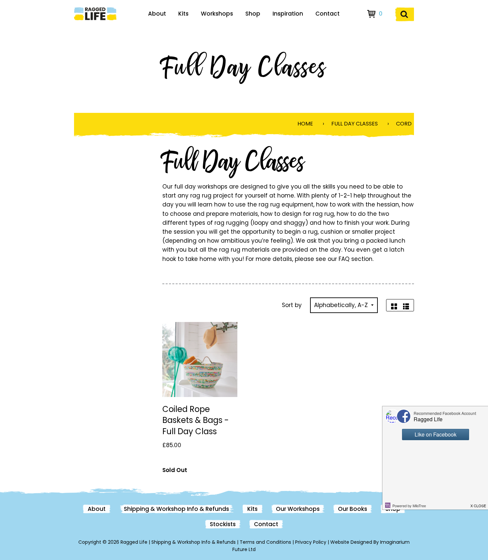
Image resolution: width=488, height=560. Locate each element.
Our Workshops (298, 509)
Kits (183, 13)
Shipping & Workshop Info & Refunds (176, 509)
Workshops (217, 13)
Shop (252, 13)
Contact (327, 13)
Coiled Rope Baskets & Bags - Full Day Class (195, 420)
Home (305, 123)
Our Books (352, 509)
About (157, 13)
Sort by (292, 305)
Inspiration (288, 13)
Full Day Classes (354, 123)
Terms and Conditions (265, 542)
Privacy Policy (310, 542)
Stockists (223, 524)
